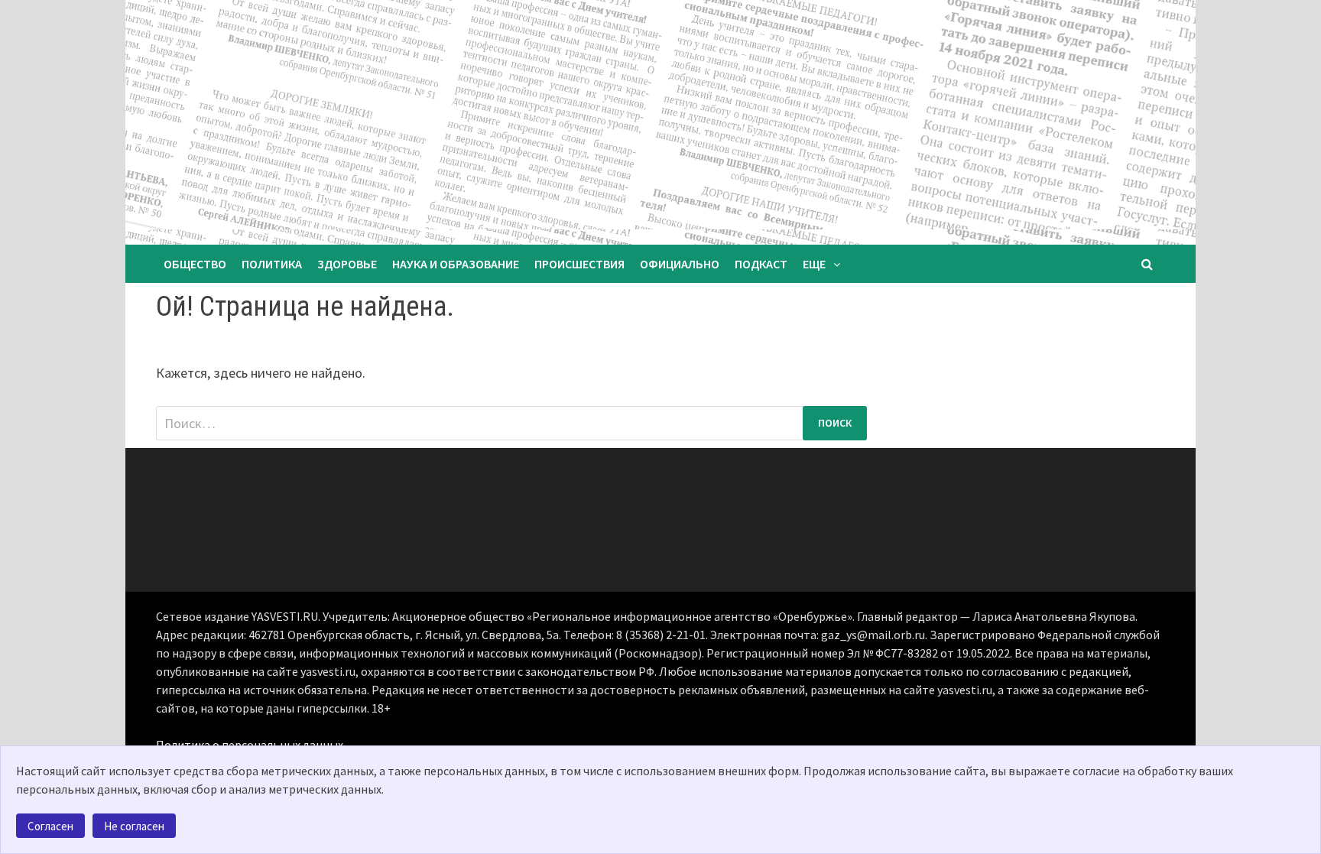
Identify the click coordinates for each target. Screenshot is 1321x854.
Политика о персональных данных (249, 744)
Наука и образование (455, 263)
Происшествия (579, 263)
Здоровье (347, 263)
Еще (814, 263)
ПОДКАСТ (761, 263)
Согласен (50, 826)
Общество (195, 263)
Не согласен (134, 826)
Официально (679, 263)
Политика (272, 263)
